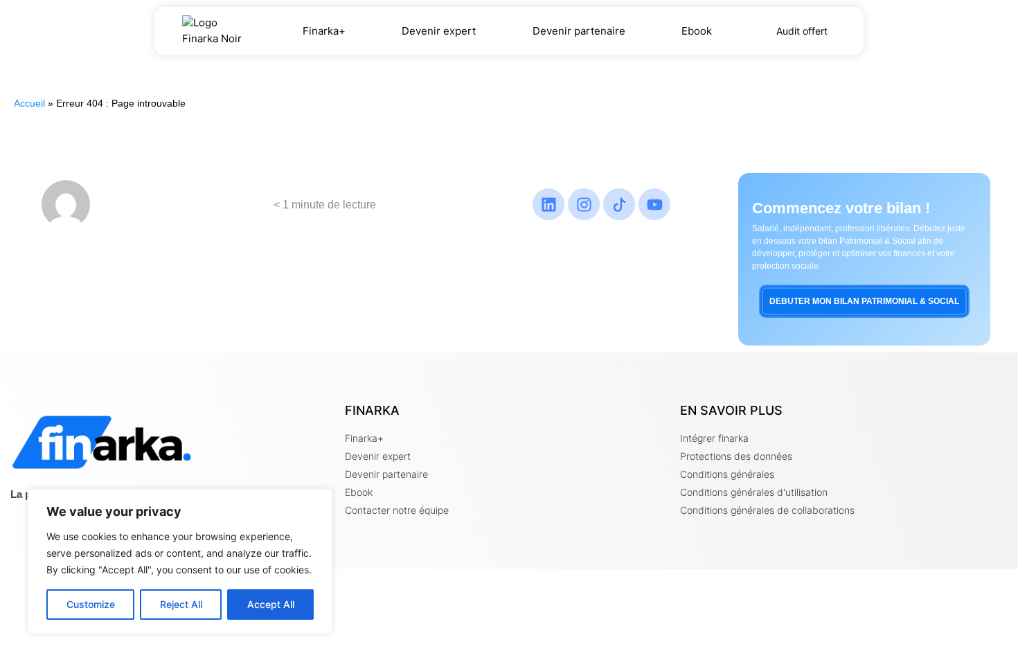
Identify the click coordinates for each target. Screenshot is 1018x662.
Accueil (29, 103)
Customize (90, 604)
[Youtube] (654, 204)
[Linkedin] (548, 204)
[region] (180, 561)
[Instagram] (584, 204)
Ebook (696, 30)
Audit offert (802, 31)
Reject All (181, 604)
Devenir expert (439, 30)
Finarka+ (324, 30)
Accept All (270, 604)
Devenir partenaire (579, 30)
